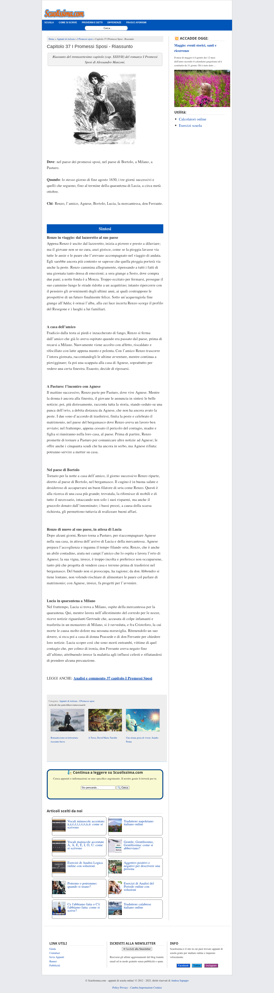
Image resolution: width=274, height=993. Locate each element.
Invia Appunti (56, 957)
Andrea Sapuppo (180, 980)
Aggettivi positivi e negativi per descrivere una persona (142, 865)
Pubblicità (54, 965)
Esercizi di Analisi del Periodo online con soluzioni (139, 886)
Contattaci (54, 953)
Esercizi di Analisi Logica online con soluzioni (85, 864)
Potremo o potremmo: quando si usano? (82, 885)
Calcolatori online (192, 119)
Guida (52, 949)
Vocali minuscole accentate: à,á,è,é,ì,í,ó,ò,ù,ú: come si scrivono (86, 824)
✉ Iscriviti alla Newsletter (137, 949)
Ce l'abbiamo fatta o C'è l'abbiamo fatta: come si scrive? (83, 907)
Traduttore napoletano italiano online (138, 822)
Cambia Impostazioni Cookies (146, 987)
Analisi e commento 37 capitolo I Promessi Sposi (112, 678)
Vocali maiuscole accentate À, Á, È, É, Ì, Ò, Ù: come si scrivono (85, 844)
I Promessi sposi (87, 701)
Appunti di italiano (68, 701)
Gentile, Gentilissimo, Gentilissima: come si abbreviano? (139, 844)
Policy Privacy (120, 987)
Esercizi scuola (190, 125)
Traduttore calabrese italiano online (137, 905)
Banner (53, 961)
